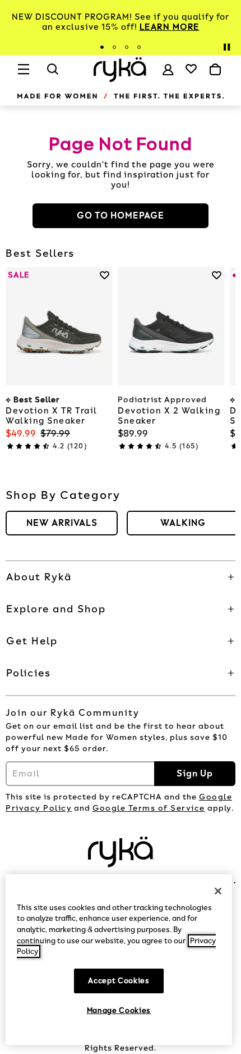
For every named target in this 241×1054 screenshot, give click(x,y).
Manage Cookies (119, 1010)
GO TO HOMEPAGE (120, 215)
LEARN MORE (170, 27)
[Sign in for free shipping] (168, 70)
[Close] (218, 891)
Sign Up (195, 773)
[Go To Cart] (215, 69)
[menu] (24, 74)
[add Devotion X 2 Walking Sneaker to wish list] (216, 275)
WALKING (183, 522)
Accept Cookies (118, 980)
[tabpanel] (120, 21)
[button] (120, 577)
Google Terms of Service (148, 808)
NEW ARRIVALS (62, 522)
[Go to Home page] (121, 69)
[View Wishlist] (191, 69)
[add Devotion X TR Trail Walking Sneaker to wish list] (104, 275)
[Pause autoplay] (226, 47)
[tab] (102, 47)
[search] (53, 74)
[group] (62, 523)
